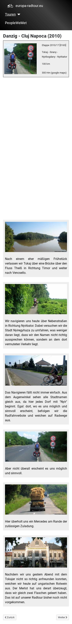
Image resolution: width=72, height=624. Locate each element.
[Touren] (18, 14)
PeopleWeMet (16, 23)
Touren (10, 14)
